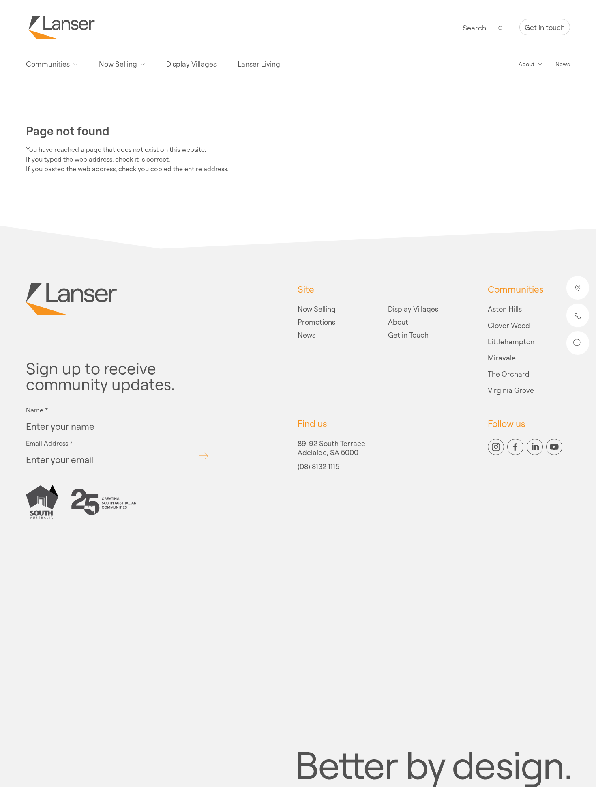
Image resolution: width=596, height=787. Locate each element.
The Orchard (509, 373)
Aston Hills (505, 308)
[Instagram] (496, 447)
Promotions (316, 321)
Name (37, 409)
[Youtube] (554, 447)
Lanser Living (259, 64)
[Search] (500, 27)
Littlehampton (511, 341)
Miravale (502, 357)
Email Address (49, 443)
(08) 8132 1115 (318, 467)
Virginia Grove (511, 390)
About (398, 321)
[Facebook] (515, 447)
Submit (203, 456)
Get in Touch (408, 334)
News (562, 64)
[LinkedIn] (535, 447)
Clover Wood (509, 325)
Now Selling (317, 308)
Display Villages (191, 64)
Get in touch (545, 27)
